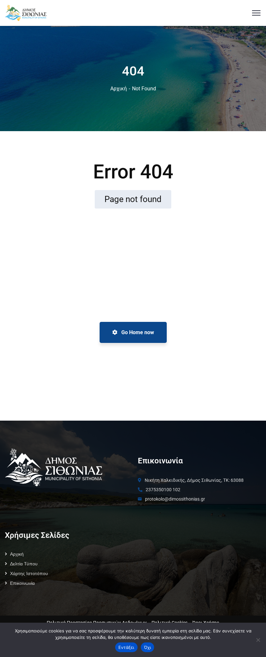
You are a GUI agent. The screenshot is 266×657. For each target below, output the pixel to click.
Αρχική (118, 88)
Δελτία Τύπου (24, 564)
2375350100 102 (163, 489)
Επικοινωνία (22, 583)
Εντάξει (126, 647)
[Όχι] (258, 640)
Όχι (147, 647)
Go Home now (137, 332)
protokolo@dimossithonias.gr (175, 499)
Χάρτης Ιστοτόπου (29, 573)
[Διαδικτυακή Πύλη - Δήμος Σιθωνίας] (25, 12)
